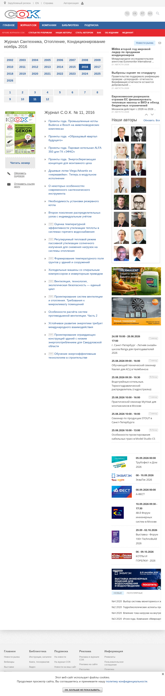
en (37, 3)
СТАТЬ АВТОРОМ (84, 33)
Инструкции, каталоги (40, 657)
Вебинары (9, 662)
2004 (35, 60)
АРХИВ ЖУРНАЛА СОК (13, 33)
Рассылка (84, 669)
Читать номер (20, 162)
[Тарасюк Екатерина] (138, 253)
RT (142, 13)
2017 (97, 66)
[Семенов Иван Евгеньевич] (138, 202)
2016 (85, 66)
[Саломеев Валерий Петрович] (138, 185)
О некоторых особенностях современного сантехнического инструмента (69, 189)
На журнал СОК (62, 662)
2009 (97, 60)
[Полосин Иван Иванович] (138, 236)
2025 (97, 73)
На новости (60, 657)
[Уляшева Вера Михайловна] (121, 151)
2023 (72, 73)
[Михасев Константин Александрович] (121, 253)
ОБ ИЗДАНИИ (111, 33)
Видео (32, 667)
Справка (48, 3)
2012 (35, 66)
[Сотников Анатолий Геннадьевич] (138, 151)
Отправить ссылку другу (24, 185)
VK (135, 13)
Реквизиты (109, 657)
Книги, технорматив (39, 662)
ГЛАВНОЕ (9, 25)
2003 (22, 60)
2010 (10, 66)
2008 (85, 60)
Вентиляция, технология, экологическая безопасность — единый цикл (74, 285)
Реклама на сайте (88, 664)
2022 (60, 73)
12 (47, 99)
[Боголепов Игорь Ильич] (121, 133)
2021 (47, 73)
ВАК (99, 33)
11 (34, 99)
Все (158, 120)
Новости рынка (144, 43)
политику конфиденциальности (126, 681)
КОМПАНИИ (49, 25)
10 (22, 99)
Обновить (149, 120)
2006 (60, 60)
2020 (35, 73)
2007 (72, 60)
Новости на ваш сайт (65, 667)
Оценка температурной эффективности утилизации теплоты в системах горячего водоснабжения (73, 227)
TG (127, 13)
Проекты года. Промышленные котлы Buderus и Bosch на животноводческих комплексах (73, 124)
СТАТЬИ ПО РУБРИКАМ (40, 33)
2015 (72, 66)
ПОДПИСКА (92, 25)
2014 (60, 66)
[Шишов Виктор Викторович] (138, 168)
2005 (47, 60)
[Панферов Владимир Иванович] (121, 236)
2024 (85, 73)
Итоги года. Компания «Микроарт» (137, 619)
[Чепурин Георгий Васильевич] (121, 168)
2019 (22, 73)
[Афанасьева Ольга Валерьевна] (121, 185)
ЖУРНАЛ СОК (28, 25)
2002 (10, 60)
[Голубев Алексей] (121, 202)
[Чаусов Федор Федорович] (138, 133)
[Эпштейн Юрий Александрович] (138, 219)
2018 (10, 73)
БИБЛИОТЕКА (70, 25)
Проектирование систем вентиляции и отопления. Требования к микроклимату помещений (75, 300)
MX (150, 13)
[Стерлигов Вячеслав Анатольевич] (121, 219)
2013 (47, 66)
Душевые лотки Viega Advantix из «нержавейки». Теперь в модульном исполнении (72, 174)
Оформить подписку (20, 174)
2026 (10, 80)
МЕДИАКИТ (127, 33)
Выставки (9, 667)
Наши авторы (64, 33)
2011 (22, 66)
